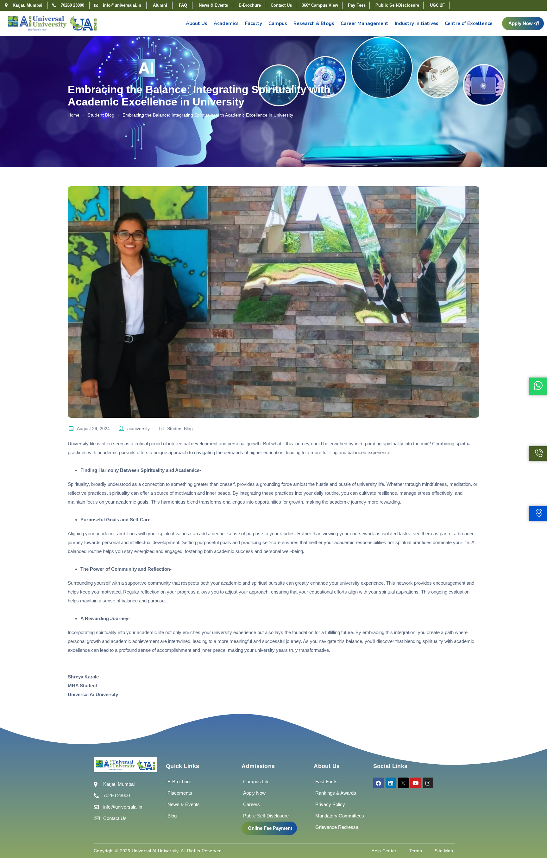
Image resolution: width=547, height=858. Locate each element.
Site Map (444, 850)
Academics (226, 23)
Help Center (383, 850)
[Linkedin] (391, 783)
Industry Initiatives (416, 23)
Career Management (364, 23)
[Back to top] (533, 834)
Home (73, 115)
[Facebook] (378, 783)
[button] (523, 23)
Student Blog (101, 115)
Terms (415, 850)
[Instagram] (428, 783)
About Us (196, 23)
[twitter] (403, 783)
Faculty (253, 23)
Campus (277, 23)
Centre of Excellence (469, 23)
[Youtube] (415, 783)
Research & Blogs (313, 23)
